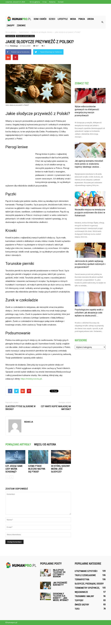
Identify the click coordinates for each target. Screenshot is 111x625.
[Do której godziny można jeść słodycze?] (61, 457)
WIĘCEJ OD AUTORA (45, 444)
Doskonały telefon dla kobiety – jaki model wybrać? (60, 596)
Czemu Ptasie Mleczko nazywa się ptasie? (36, 469)
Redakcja (14, 46)
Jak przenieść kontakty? (60, 583)
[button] (102, 22)
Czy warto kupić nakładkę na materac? (56, 407)
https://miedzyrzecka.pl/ (31, 379)
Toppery (79, 600)
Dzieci (52, 19)
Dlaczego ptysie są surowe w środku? (20, 407)
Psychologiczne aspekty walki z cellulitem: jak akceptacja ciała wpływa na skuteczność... (89, 312)
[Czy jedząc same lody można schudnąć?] (15, 457)
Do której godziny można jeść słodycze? (60, 469)
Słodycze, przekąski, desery (25, 36)
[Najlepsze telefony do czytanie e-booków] (45, 572)
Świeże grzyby (82, 604)
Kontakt (60, 2)
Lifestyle (63, 19)
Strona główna (35, 2)
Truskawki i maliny (84, 596)
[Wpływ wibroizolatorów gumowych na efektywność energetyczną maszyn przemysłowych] (90, 95)
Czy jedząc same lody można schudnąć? (13, 469)
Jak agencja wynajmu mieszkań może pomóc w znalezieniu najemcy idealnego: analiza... (89, 163)
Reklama (52, 2)
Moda (73, 19)
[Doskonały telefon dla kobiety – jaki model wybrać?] (45, 596)
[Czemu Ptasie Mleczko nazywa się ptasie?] (38, 457)
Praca (81, 19)
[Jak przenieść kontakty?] (45, 585)
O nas (45, 2)
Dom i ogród (40, 19)
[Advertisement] (55, 10)
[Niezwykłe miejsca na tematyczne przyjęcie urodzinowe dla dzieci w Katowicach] (90, 198)
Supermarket (10, 36)
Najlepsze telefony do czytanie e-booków (59, 573)
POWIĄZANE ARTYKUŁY (18, 444)
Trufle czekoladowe (85, 575)
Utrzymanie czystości (86, 571)
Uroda (90, 19)
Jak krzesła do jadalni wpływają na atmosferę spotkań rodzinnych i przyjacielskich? (90, 264)
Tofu (77, 609)
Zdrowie (21, 25)
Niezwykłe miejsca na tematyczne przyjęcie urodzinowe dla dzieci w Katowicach (90, 212)
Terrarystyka (82, 579)
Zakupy (10, 25)
